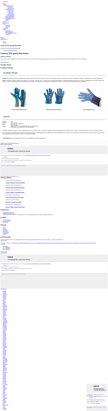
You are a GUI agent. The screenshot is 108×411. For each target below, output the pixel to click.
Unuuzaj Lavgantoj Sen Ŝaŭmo (14, 202)
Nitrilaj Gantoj (11, 11)
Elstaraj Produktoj (23, 243)
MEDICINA (8, 34)
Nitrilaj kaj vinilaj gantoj (85, 243)
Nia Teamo (8, 25)
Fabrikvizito (8, 26)
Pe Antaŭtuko (37, 243)
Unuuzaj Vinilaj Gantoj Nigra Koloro (15, 207)
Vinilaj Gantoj (11, 10)
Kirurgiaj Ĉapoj (11, 8)
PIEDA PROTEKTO (10, 17)
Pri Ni (4, 23)
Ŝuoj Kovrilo (66, 243)
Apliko (4, 29)
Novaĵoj (4, 21)
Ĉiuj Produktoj (93, 243)
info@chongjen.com (9, 213)
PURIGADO (8, 30)
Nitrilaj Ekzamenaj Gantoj (46, 243)
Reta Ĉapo (10, 7)
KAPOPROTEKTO (10, 5)
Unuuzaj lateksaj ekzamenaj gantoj (15, 197)
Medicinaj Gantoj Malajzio (74, 243)
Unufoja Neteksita (6, 221)
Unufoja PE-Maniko (8, 144)
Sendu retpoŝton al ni (4, 62)
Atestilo (7, 27)
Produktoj (5, 4)
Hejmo (4, 3)
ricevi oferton (3, 38)
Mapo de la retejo (31, 243)
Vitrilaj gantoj (10, 12)
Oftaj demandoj (6, 22)
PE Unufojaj (5, 222)
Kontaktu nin (5, 28)
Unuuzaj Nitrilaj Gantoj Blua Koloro (11, 143)
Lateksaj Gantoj (11, 13)
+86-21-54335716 (8, 212)
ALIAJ (7, 20)
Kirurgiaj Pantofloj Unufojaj (57, 243)
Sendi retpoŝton (3, 252)
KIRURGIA (8, 19)
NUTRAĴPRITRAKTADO (11, 32)
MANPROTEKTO (9, 9)
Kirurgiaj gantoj (11, 14)
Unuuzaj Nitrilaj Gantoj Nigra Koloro (15, 182)
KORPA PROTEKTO (10, 16)
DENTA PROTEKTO (10, 18)
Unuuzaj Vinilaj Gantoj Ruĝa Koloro (15, 187)
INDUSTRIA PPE (9, 31)
